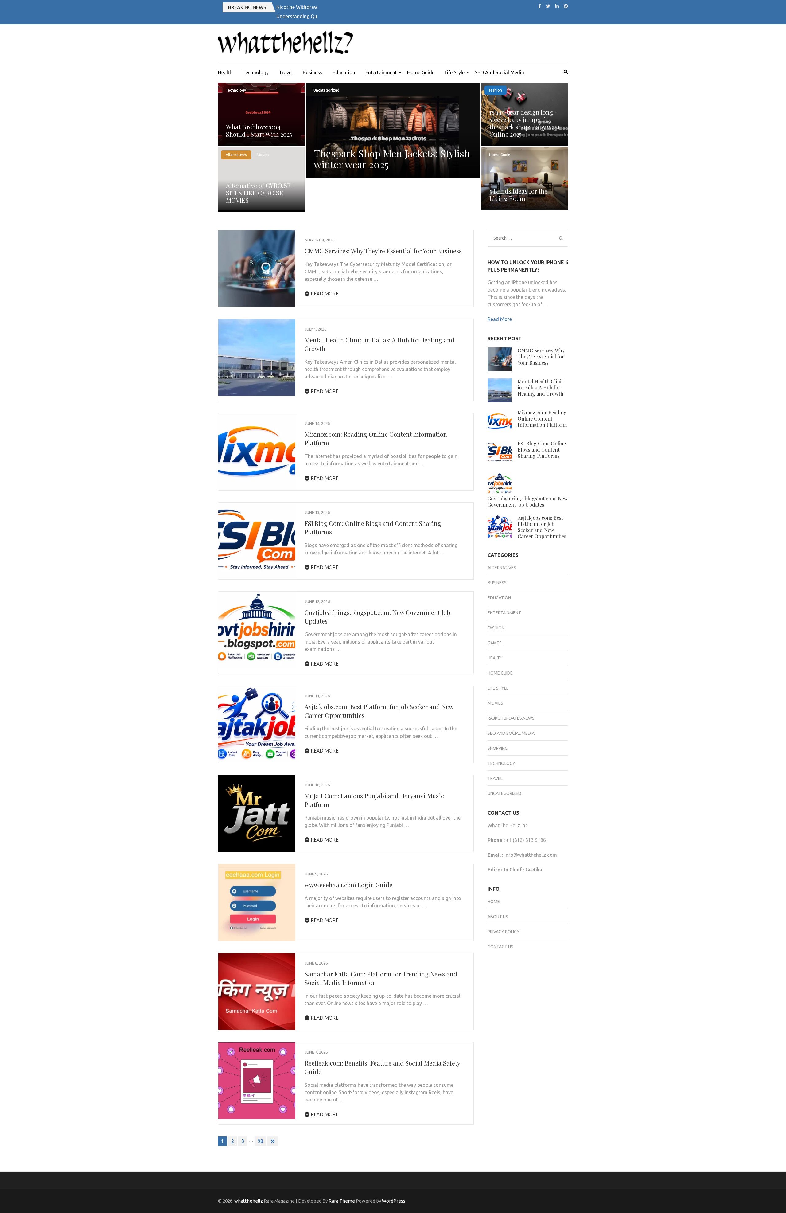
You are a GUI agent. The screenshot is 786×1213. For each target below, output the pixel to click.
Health (225, 72)
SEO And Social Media (499, 72)
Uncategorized (326, 90)
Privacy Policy (503, 931)
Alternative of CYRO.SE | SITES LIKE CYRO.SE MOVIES (260, 192)
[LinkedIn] (557, 6)
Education (344, 72)
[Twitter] (548, 6)
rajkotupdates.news (511, 718)
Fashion (495, 90)
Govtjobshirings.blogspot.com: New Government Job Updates (528, 501)
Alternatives (236, 155)
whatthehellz (248, 1200)
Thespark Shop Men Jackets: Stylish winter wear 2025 (392, 159)
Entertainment (381, 72)
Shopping (498, 748)
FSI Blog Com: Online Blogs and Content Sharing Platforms (542, 449)
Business (312, 72)
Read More (323, 293)
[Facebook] (539, 6)
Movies (263, 155)
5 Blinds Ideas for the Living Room (518, 194)
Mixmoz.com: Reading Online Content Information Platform (542, 418)
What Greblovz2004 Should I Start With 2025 (259, 130)
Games (495, 642)
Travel (286, 72)
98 (260, 1141)
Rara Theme (342, 1200)
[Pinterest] (566, 6)
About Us (498, 916)
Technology (256, 72)
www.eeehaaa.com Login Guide (348, 885)
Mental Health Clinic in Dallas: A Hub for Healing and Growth (541, 387)
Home (494, 901)
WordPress (393, 1200)
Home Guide (420, 72)
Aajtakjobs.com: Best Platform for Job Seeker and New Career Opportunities (542, 527)
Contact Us (500, 946)
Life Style (455, 72)
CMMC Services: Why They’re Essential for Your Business (383, 251)
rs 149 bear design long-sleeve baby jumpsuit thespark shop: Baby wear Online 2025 (524, 123)
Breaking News (247, 7)
